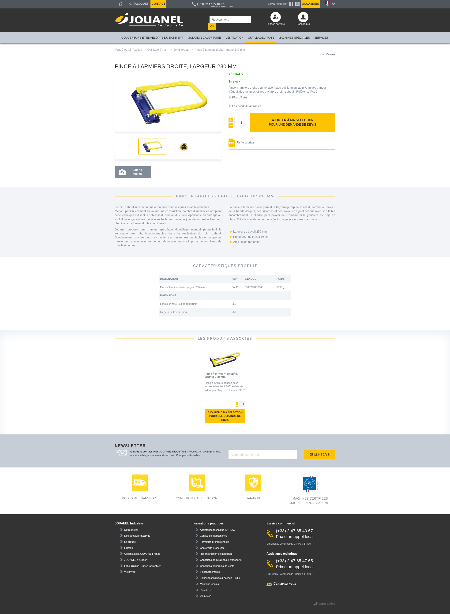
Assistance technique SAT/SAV (217, 529)
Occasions (310, 3)
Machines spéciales (294, 37)
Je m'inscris (320, 454)
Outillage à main (261, 37)
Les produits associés (247, 106)
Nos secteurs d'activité (137, 535)
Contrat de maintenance (213, 535)
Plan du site (206, 590)
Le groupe (130, 541)
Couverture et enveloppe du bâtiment (152, 37)
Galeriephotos (137, 172)
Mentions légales (209, 584)
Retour (330, 54)
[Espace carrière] (275, 18)
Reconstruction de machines (216, 553)
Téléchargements (210, 571)
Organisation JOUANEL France (142, 553)
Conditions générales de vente (217, 566)
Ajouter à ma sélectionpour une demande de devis (292, 122)
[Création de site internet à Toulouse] (324, 603)
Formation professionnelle (214, 541)
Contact (158, 3)
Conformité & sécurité (212, 547)
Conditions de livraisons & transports (221, 559)
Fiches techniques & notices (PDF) (220, 577)
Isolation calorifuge (204, 37)
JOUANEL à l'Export (135, 559)
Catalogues (139, 3)
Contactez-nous (285, 583)
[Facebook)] (291, 3)
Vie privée (129, 571)
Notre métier (131, 529)
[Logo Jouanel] (149, 19)
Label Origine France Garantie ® (142, 566)
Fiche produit (245, 142)
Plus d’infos (240, 97)
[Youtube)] (297, 3)
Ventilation (234, 37)
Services (321, 37)
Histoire (128, 547)
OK (212, 26)
